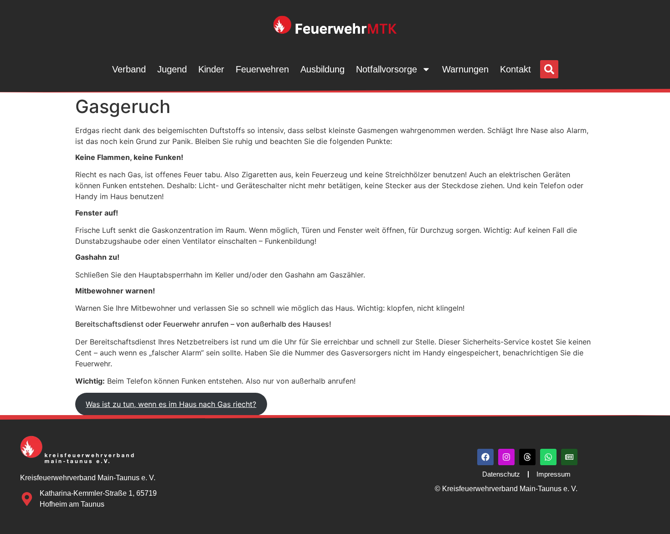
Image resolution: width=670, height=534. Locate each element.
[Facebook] (485, 457)
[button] (549, 69)
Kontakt (515, 69)
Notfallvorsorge (386, 69)
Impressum (553, 474)
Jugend (172, 69)
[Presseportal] (569, 457)
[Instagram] (506, 457)
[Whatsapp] (548, 457)
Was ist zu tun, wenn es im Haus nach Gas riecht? (171, 404)
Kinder (211, 69)
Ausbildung (322, 69)
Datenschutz (501, 474)
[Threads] (527, 457)
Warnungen (465, 69)
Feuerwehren (262, 69)
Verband (129, 69)
